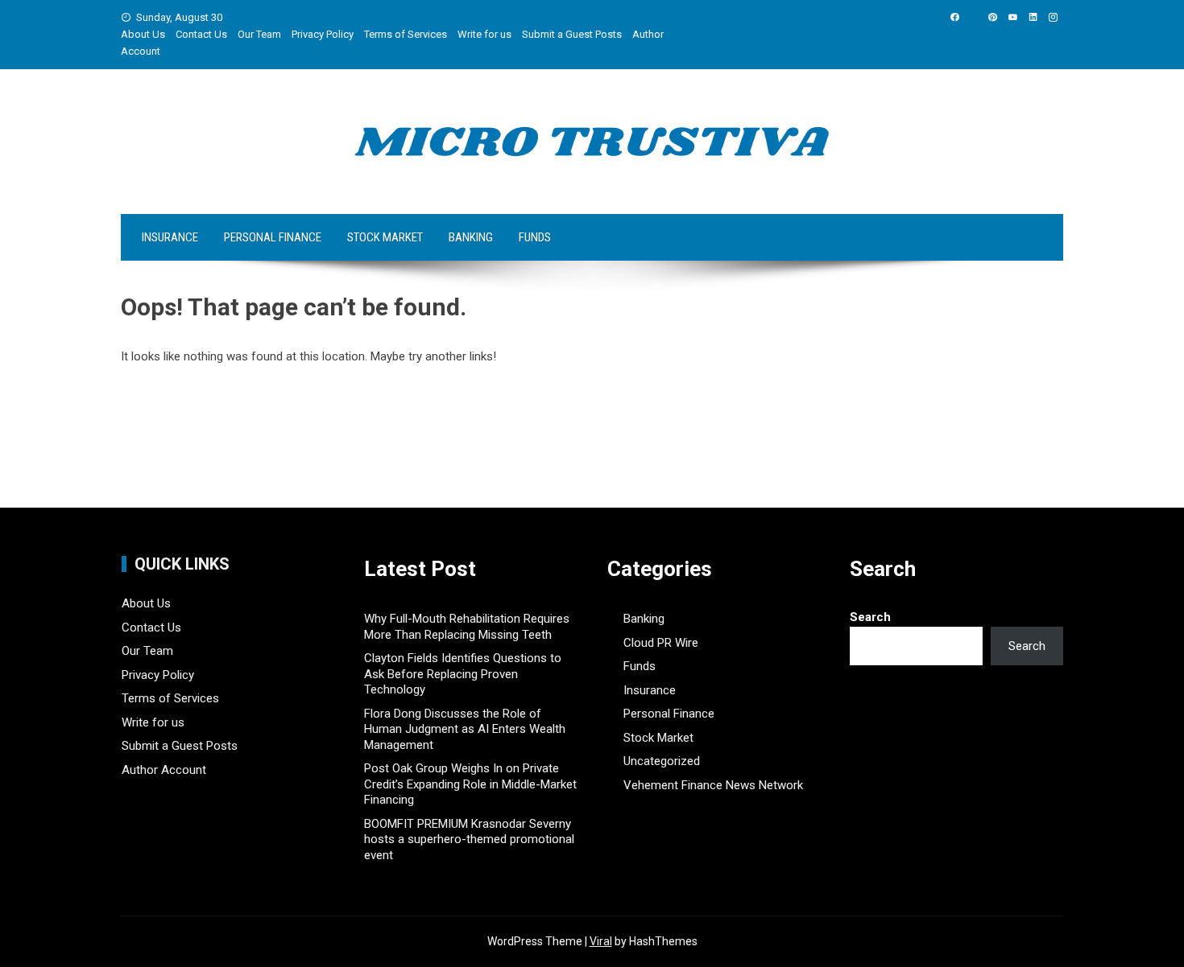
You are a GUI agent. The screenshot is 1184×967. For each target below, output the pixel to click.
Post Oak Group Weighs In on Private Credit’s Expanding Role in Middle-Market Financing (470, 784)
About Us (143, 34)
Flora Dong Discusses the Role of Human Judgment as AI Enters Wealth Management (464, 729)
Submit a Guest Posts (572, 34)
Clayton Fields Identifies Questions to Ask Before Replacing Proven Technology (462, 674)
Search (870, 617)
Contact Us (201, 34)
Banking (471, 237)
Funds (535, 237)
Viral (601, 941)
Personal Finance (272, 237)
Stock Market (385, 237)
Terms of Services (405, 34)
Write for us (484, 34)
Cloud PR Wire (660, 643)
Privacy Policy (323, 34)
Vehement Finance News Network (713, 785)
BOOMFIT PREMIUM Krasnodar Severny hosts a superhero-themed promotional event (469, 839)
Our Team (259, 34)
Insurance (170, 237)
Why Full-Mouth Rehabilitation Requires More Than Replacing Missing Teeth (466, 626)
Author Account (164, 770)
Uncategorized (661, 761)
